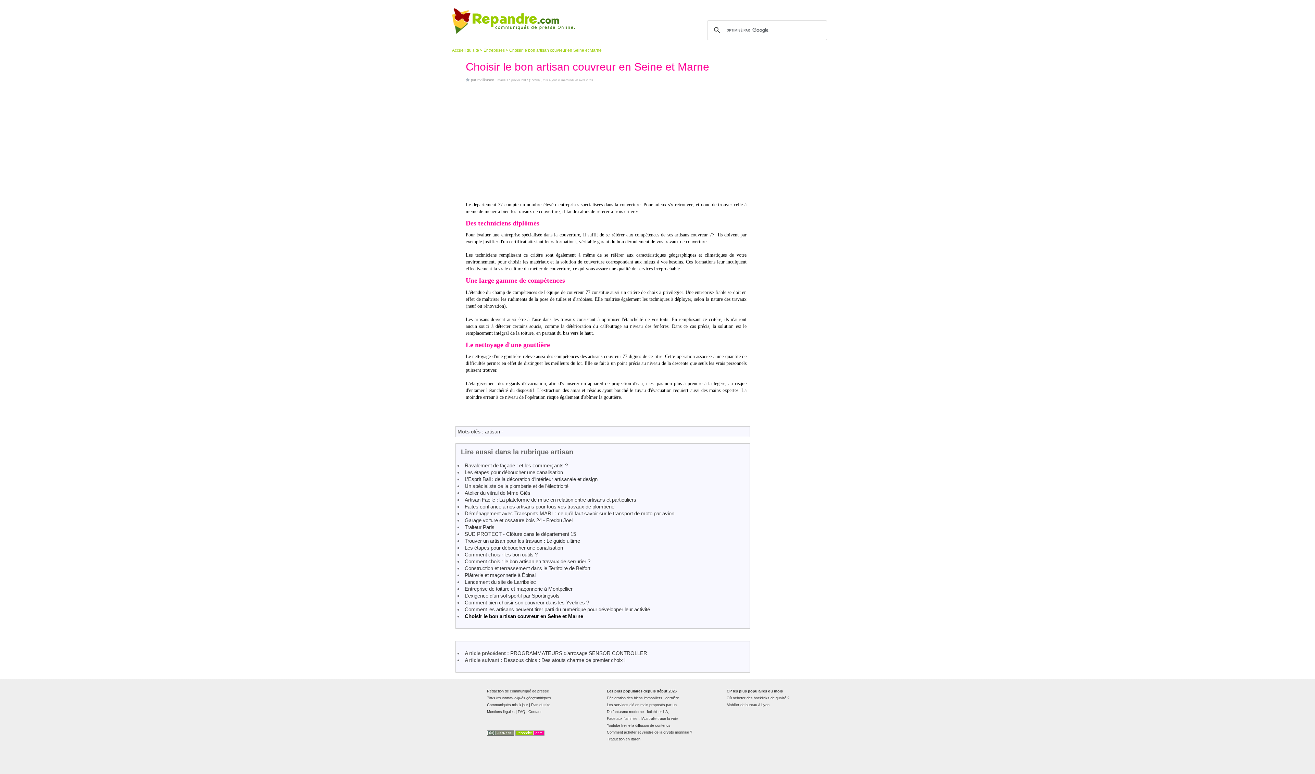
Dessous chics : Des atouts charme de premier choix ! (565, 660)
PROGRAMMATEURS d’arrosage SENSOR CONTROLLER (578, 653)
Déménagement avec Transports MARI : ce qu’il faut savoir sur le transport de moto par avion (569, 513)
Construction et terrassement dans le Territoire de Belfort (527, 568)
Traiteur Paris (479, 527)
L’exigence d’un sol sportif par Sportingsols (512, 596)
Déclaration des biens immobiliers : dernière (643, 698)
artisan (492, 431)
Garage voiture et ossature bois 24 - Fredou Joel (519, 520)
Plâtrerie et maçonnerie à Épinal (500, 575)
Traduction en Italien (623, 739)
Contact (534, 712)
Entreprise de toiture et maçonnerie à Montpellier (519, 589)
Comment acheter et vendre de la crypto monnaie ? (649, 732)
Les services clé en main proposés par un (642, 705)
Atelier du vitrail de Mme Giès (497, 493)
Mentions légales (501, 712)
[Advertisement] (606, 142)
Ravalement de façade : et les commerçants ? (516, 465)
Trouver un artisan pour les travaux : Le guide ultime (522, 541)
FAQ (521, 712)
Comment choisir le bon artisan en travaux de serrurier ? (527, 561)
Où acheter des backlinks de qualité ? (758, 698)
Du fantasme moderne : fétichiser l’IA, (638, 712)
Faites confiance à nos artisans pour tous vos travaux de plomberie (539, 506)
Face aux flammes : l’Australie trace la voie (642, 718)
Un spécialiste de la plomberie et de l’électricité (516, 486)
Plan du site (540, 705)
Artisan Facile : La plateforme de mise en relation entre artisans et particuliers (550, 500)
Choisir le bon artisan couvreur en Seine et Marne (524, 616)
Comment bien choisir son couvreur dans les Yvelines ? (527, 602)
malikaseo (485, 80)
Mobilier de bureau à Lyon (748, 705)
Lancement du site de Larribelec (500, 582)
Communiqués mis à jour (507, 705)
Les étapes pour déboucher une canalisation (514, 472)
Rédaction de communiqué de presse (518, 691)
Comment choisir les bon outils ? (501, 554)
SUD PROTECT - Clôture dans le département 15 (520, 534)
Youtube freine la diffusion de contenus (639, 725)
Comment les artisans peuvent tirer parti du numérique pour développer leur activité (557, 609)
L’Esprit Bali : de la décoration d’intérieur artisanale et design (531, 479)
